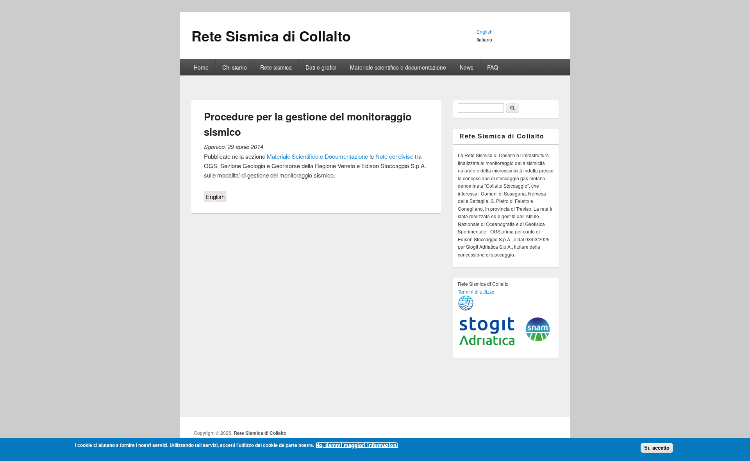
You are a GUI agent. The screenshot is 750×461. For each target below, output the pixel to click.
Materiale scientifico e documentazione (398, 67)
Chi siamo (234, 67)
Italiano (484, 39)
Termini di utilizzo (476, 291)
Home (201, 67)
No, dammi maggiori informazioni (357, 445)
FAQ (492, 67)
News (466, 67)
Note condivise (394, 156)
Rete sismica (276, 67)
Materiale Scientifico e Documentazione (317, 156)
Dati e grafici (320, 67)
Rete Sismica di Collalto (260, 432)
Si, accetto (657, 448)
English (215, 196)
